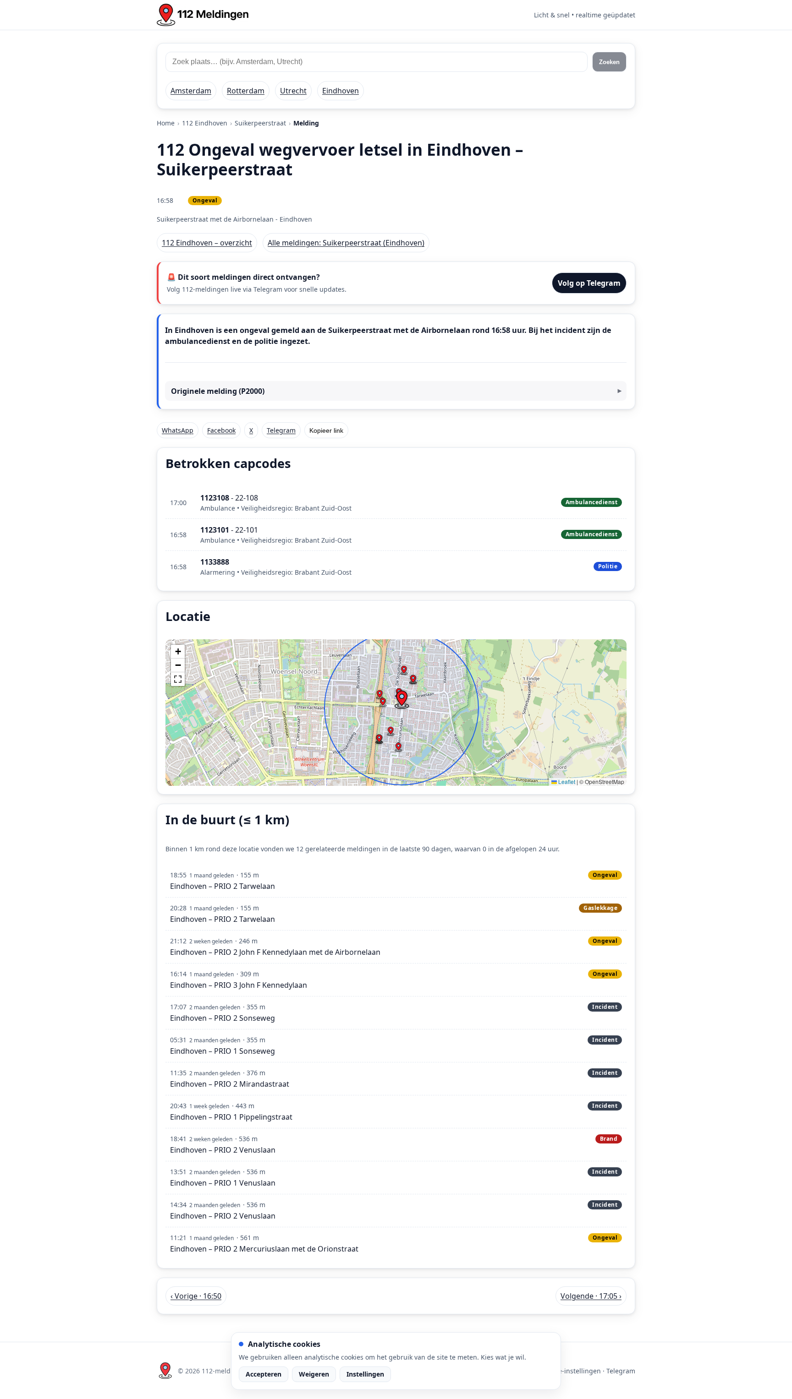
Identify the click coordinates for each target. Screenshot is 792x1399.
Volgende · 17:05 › (591, 1296)
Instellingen (365, 1374)
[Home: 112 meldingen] (202, 15)
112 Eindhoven (204, 123)
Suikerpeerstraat (260, 123)
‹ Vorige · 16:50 (195, 1296)
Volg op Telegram (589, 283)
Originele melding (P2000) (217, 391)
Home (166, 123)
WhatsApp (177, 430)
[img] (396, 712)
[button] (401, 700)
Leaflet (566, 781)
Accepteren (263, 1374)
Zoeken (609, 62)
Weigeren (314, 1374)
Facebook (221, 430)
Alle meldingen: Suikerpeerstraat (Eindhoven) (346, 243)
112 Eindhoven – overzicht (207, 243)
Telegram (281, 430)
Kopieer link (326, 430)
